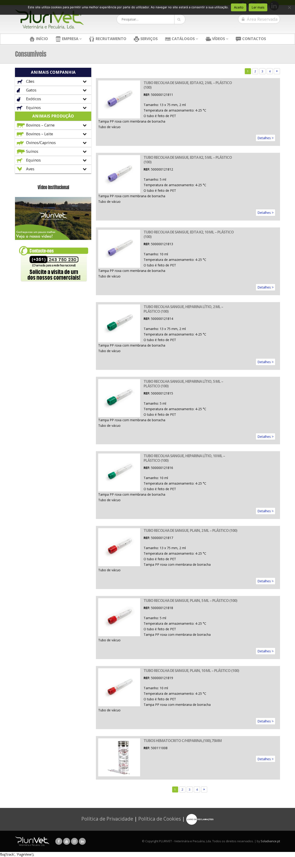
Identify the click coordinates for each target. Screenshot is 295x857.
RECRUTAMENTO (110, 38)
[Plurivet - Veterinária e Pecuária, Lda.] (49, 19)
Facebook (58, 841)
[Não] (289, 7)
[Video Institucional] (53, 218)
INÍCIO (41, 38)
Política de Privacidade (107, 819)
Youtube (66, 841)
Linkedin (82, 841)
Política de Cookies (159, 819)
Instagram (74, 841)
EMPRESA (69, 38)
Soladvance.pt (270, 841)
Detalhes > (265, 138)
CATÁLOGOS (183, 38)
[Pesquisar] (179, 19)
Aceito (238, 7)
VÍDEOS (218, 38)
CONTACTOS (253, 38)
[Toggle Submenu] (53, 81)
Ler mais (258, 7)
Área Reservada (261, 19)
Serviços (148, 38)
